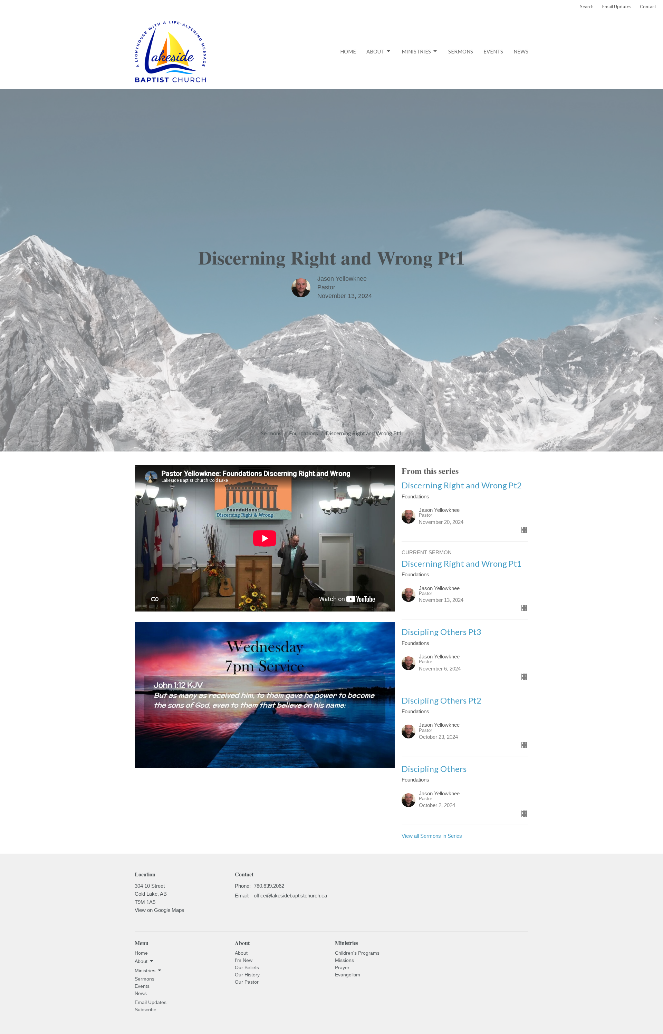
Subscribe (145, 1009)
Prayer (342, 967)
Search (587, 6)
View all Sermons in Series (432, 836)
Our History (247, 974)
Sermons (460, 51)
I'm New (243, 960)
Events (493, 51)
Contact (648, 6)
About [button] (141, 961)
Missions (344, 960)
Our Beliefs (247, 967)
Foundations (303, 433)
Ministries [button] (145, 970)
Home (348, 51)
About (375, 51)
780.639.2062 (269, 886)
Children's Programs (357, 953)
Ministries (416, 51)
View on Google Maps (159, 910)
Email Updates (616, 6)
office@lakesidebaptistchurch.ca (290, 895)
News (520, 51)
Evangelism (347, 974)
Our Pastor (247, 982)
